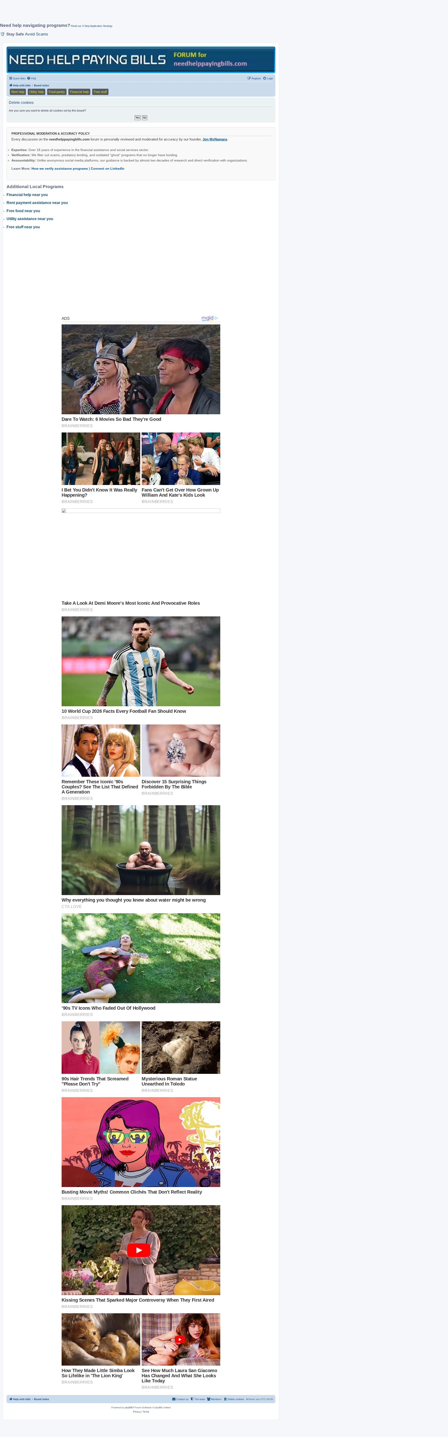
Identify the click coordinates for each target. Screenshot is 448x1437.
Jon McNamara (215, 139)
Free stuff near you (23, 227)
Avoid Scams (36, 34)
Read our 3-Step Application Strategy (91, 26)
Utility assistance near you (30, 219)
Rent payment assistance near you (37, 203)
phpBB (128, 1407)
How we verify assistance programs (60, 168)
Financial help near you (27, 195)
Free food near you (23, 211)
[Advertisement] (113, 13)
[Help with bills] (141, 60)
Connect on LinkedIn (107, 168)
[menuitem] (31, 78)
